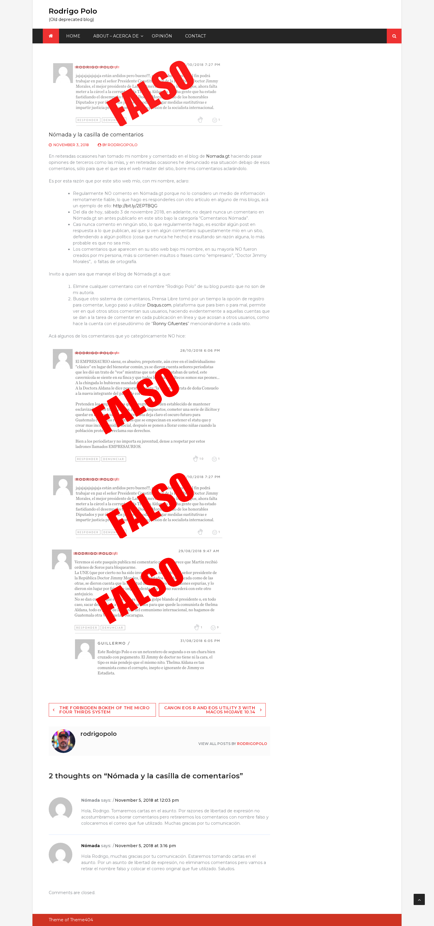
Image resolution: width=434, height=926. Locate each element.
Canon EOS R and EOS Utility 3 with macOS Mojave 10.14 (209, 710)
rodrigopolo (123, 145)
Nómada (90, 845)
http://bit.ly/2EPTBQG (135, 205)
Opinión (162, 36)
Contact (195, 36)
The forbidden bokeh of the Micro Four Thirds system (104, 710)
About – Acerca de (116, 36)
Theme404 (81, 919)
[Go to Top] (419, 899)
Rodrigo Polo (73, 11)
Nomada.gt (218, 156)
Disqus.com (159, 305)
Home (73, 36)
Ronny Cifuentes (170, 323)
